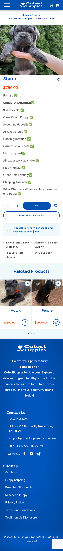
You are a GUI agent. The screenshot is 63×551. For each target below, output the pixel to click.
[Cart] (58, 5)
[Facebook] (24, 453)
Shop (35, 15)
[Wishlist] (56, 206)
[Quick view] (27, 283)
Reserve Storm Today (31, 215)
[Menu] (7, 5)
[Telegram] (38, 453)
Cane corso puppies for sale (26, 18)
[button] (25, 322)
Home (25, 15)
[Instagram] (31, 453)
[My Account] (51, 6)
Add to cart (37, 206)
